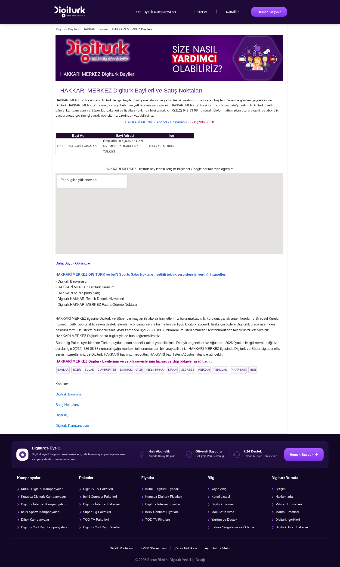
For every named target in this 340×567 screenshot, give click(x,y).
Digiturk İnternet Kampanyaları (43, 504)
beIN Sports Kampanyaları (40, 512)
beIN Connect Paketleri (100, 496)
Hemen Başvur (269, 12)
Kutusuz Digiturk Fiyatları (163, 496)
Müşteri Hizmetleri (288, 504)
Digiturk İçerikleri (287, 519)
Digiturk (61, 415)
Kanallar (232, 12)
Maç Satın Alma (222, 512)
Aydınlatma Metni (217, 548)
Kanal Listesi (220, 496)
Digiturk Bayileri (222, 504)
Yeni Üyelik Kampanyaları (156, 12)
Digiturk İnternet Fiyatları (163, 504)
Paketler (200, 12)
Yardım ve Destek (224, 519)
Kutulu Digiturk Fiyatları (162, 489)
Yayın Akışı (219, 489)
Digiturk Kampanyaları (72, 425)
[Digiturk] (70, 12)
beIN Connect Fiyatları (161, 512)
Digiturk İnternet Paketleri (101, 504)
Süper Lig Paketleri (97, 512)
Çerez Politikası (185, 548)
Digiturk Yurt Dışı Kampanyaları (44, 527)
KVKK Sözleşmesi (154, 548)
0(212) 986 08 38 (201, 122)
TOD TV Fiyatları (157, 519)
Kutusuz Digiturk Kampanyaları (43, 496)
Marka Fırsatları (287, 512)
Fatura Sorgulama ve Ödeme (232, 527)
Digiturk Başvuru (68, 394)
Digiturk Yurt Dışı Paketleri (102, 527)
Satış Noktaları (67, 405)
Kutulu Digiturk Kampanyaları (42, 489)
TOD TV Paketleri (96, 519)
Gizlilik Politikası (121, 548)
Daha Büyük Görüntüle (73, 263)
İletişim (280, 489)
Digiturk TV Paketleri (98, 489)
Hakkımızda (284, 496)
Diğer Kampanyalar (35, 519)
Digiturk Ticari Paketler (291, 527)
